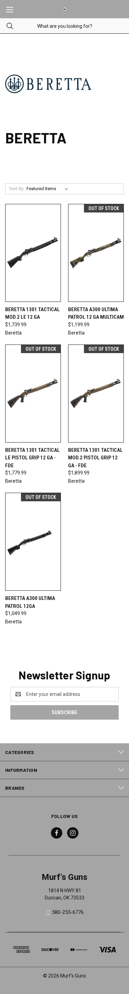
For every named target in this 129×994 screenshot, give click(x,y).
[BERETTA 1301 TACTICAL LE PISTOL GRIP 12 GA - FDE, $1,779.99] (33, 393)
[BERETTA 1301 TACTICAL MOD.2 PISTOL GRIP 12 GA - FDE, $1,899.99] (95, 393)
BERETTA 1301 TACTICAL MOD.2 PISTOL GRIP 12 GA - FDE (95, 458)
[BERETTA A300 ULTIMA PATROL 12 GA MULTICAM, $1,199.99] (95, 253)
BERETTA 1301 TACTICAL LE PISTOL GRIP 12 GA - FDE (32, 458)
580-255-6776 (68, 912)
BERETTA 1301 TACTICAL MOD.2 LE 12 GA (32, 313)
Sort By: (16, 188)
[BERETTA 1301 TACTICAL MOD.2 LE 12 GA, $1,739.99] (33, 253)
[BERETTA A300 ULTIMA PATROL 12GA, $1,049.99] (33, 541)
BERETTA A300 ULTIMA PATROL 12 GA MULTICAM (96, 313)
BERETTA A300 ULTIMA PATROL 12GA (30, 602)
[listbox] (48, 189)
